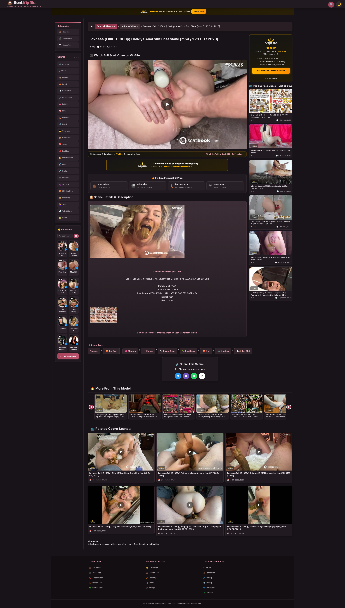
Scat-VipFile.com (106, 26)
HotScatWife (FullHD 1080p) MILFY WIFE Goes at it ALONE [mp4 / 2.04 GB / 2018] (270, 223)
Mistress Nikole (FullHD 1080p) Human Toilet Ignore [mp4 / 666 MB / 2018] (144, 417)
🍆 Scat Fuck (188, 351)
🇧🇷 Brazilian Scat (96, 588)
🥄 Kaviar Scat (167, 351)
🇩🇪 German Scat (95, 583)
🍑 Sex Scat (111, 351)
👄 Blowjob (130, 351)
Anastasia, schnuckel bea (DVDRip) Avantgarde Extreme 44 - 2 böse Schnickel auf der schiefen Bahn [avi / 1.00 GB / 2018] (178, 418)
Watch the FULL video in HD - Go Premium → (225, 154)
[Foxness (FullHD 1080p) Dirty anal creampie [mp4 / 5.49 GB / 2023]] (121, 505)
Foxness (94, 351)
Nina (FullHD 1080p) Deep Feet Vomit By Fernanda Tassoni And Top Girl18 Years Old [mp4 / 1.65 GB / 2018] (280, 417)
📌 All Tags (150, 588)
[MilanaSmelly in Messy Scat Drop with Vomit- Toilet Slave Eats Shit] (270, 243)
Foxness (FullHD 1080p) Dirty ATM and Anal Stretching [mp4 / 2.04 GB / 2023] (119, 474)
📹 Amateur (223, 351)
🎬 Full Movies (95, 573)
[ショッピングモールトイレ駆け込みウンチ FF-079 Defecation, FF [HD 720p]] (270, 101)
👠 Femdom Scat (96, 578)
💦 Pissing (207, 578)
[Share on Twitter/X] (202, 376)
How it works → (271, 78)
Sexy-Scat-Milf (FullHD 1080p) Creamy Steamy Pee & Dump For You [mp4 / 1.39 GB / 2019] (212, 417)
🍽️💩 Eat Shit (243, 351)
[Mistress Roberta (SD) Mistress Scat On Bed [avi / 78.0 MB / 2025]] (270, 172)
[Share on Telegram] (178, 376)
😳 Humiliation (152, 568)
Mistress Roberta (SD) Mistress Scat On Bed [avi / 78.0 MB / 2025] (270, 187)
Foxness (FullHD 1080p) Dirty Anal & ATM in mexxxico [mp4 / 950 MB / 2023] (258, 474)
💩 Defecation (209, 573)
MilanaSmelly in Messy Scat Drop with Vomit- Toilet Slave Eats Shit (270, 258)
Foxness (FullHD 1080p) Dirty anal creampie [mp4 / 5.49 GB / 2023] (120, 526)
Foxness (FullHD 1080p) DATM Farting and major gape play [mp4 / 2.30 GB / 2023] (257, 527)
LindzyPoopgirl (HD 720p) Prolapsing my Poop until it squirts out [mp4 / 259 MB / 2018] (110, 417)
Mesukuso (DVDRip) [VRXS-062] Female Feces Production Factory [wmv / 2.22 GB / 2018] (245, 417)
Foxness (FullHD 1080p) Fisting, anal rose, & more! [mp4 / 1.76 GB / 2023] (188, 474)
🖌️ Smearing (151, 578)
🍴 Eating (148, 351)
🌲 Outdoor (208, 592)
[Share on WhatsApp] (194, 376)
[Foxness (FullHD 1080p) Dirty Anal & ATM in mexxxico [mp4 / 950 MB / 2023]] (259, 452)
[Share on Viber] (186, 376)
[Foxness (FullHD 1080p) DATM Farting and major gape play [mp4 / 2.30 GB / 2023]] (259, 505)
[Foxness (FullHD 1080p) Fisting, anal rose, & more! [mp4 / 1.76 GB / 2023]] (190, 452)
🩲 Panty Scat (209, 588)
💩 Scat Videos (95, 568)
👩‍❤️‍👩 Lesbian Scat (152, 573)
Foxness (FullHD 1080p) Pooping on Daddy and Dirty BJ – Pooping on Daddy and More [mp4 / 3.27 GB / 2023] (189, 527)
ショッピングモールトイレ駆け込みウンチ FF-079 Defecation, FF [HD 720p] (269, 116)
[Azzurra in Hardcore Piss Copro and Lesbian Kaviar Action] (270, 136)
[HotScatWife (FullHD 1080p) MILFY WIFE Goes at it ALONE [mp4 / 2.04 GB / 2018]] (270, 207)
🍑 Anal (206, 351)
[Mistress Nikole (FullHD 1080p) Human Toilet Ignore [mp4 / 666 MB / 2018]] (145, 404)
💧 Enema (150, 583)
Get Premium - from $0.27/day (271, 71)
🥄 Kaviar (207, 568)
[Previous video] (91, 407)
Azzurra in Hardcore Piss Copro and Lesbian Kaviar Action (270, 151)
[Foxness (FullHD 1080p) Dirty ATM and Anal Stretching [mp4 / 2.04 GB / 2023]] (121, 452)
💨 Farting (207, 583)
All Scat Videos (130, 26)
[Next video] (288, 407)
